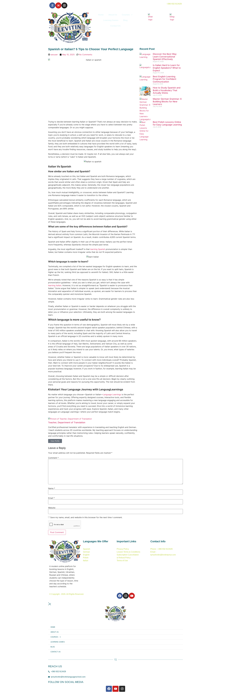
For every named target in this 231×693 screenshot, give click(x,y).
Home (101, 15)
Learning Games (110, 20)
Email (51, 498)
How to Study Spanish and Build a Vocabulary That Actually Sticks (166, 90)
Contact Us (115, 26)
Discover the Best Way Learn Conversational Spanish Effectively (164, 56)
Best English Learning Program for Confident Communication (164, 79)
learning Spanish (97, 249)
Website (51, 508)
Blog (125, 20)
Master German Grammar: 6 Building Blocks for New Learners (167, 101)
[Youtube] (58, 5)
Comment (53, 458)
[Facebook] (120, 596)
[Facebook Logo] (52, 5)
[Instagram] (64, 5)
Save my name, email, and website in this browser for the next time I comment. (86, 517)
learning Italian (54, 285)
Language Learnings (112, 394)
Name (51, 488)
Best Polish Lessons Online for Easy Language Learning (167, 123)
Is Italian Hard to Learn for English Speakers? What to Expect (167, 68)
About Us (112, 15)
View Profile (55, 441)
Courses (126, 15)
